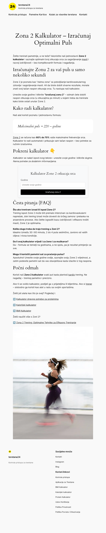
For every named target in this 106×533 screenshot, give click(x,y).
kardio (71, 274)
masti (85, 59)
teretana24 (24, 5)
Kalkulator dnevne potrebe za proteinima (37, 299)
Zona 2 (16, 137)
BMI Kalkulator (23, 310)
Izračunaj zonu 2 (53, 192)
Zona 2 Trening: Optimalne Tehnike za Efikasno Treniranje (46, 322)
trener (89, 284)
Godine (24, 179)
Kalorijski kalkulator (26, 305)
